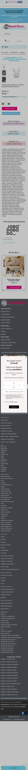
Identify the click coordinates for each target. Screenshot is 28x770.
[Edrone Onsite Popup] (14, 385)
